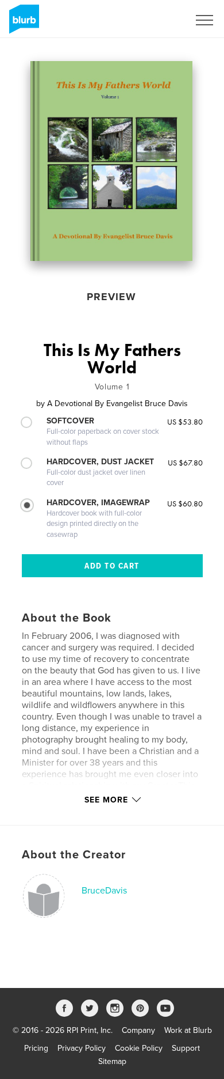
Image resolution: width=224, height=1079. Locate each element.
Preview (111, 296)
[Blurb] (22, 24)
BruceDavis (104, 890)
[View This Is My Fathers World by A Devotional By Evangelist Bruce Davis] (111, 161)
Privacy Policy (81, 1048)
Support (186, 1048)
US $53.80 (185, 422)
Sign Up (159, 20)
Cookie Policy (139, 1048)
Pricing (36, 1048)
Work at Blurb (188, 1030)
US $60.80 (185, 503)
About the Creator (74, 855)
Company (138, 1030)
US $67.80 (185, 462)
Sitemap (112, 1061)
